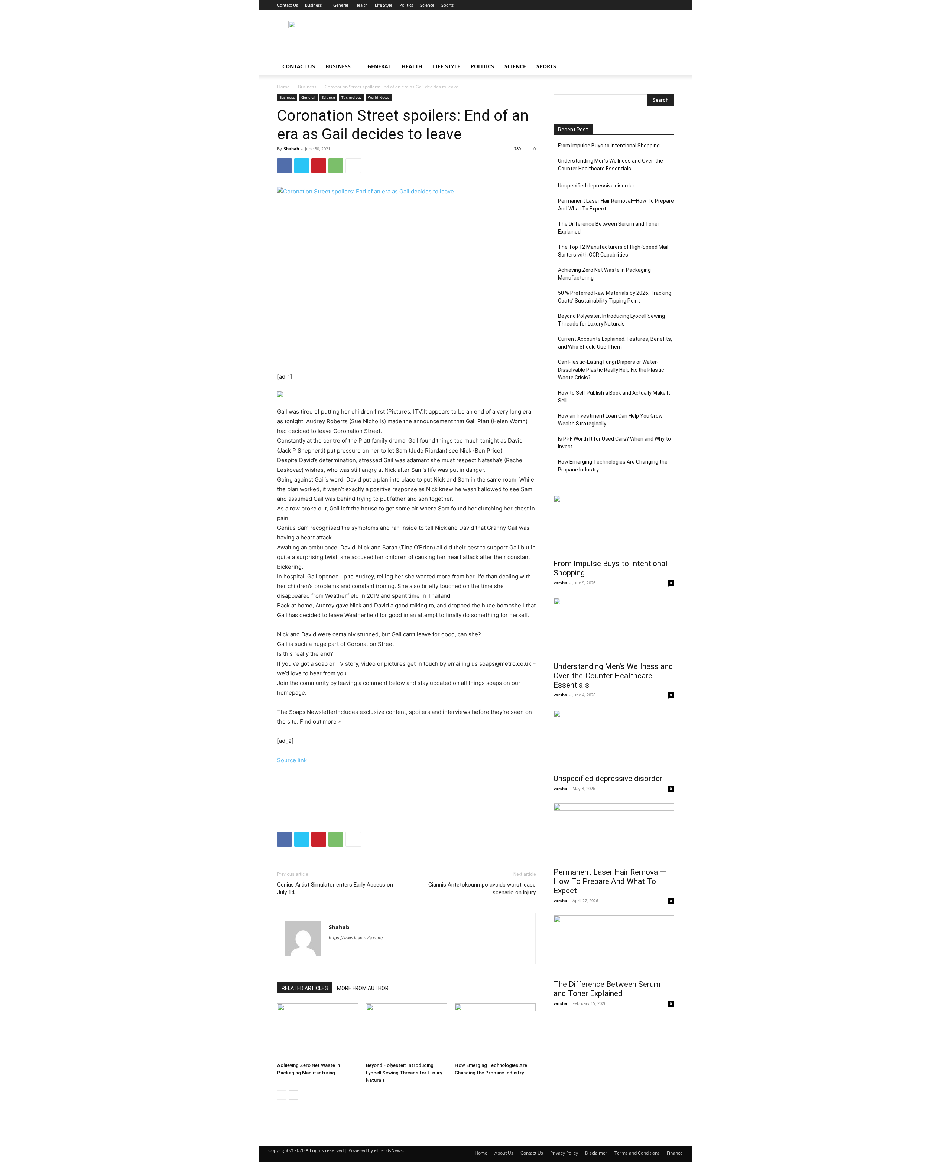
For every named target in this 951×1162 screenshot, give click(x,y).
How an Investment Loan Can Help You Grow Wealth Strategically (610, 420)
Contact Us (287, 5)
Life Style (383, 5)
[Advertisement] (538, 37)
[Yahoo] (348, 952)
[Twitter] (301, 165)
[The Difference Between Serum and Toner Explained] (614, 945)
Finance (675, 1153)
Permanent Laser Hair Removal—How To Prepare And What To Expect (616, 205)
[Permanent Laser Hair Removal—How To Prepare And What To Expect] (614, 833)
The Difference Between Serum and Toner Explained (608, 228)
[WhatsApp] (335, 165)
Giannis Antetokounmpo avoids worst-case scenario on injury (482, 888)
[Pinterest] (318, 165)
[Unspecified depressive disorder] (614, 739)
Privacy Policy (564, 1153)
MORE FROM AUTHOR (363, 988)
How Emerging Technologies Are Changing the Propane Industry (613, 466)
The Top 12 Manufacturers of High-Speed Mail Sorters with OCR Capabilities (613, 251)
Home (283, 87)
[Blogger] (335, 952)
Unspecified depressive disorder (596, 186)
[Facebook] (284, 165)
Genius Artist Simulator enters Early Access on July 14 (335, 888)
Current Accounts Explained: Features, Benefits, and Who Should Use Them (615, 343)
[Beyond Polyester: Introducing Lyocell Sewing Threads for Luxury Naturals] (406, 1031)
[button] (665, 67)
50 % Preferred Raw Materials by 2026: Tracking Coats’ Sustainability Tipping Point (614, 297)
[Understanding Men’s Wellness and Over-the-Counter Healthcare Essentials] (614, 627)
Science (427, 5)
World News (378, 97)
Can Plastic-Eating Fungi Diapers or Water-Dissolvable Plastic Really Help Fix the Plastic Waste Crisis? (611, 370)
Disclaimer (596, 1153)
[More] (353, 165)
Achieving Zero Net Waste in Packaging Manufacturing (604, 274)
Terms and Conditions (637, 1153)
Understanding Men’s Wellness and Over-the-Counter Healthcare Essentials (611, 165)
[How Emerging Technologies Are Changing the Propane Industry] (495, 1031)
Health (361, 5)
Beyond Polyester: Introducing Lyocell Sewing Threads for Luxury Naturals (404, 1073)
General (340, 5)
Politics (406, 5)
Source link (292, 760)
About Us (503, 1153)
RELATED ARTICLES (305, 988)
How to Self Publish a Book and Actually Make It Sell (614, 397)
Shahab (291, 148)
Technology (351, 97)
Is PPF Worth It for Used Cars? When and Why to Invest (614, 443)
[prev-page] (281, 1095)
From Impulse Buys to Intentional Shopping (609, 145)
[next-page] (293, 1095)
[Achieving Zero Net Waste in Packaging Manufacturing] (317, 1031)
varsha (560, 582)
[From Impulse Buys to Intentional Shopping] (614, 524)
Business (313, 5)
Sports (447, 5)
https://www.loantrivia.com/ (356, 937)
